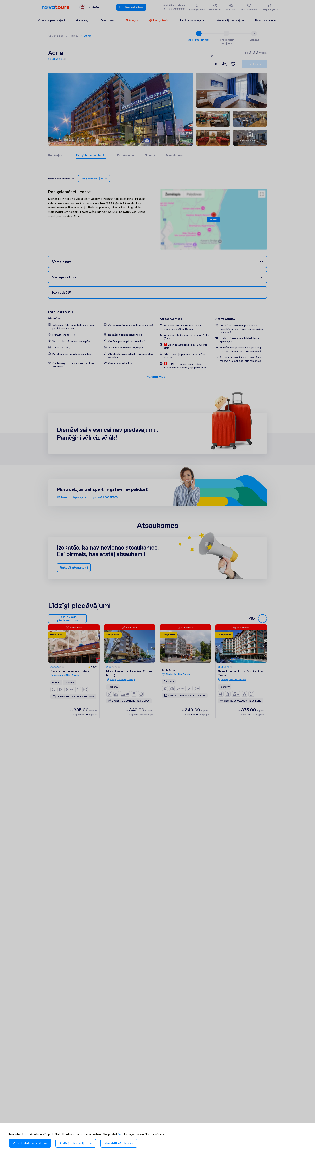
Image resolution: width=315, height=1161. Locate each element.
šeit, (120, 1134)
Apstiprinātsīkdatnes (30, 1143)
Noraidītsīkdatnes (118, 1143)
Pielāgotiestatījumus (75, 1143)
